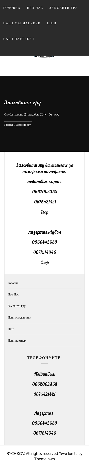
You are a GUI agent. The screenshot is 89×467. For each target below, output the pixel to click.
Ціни (51, 23)
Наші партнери (18, 39)
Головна (12, 7)
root (56, 114)
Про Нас (35, 7)
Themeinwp (44, 458)
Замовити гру (63, 7)
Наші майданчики (22, 23)
